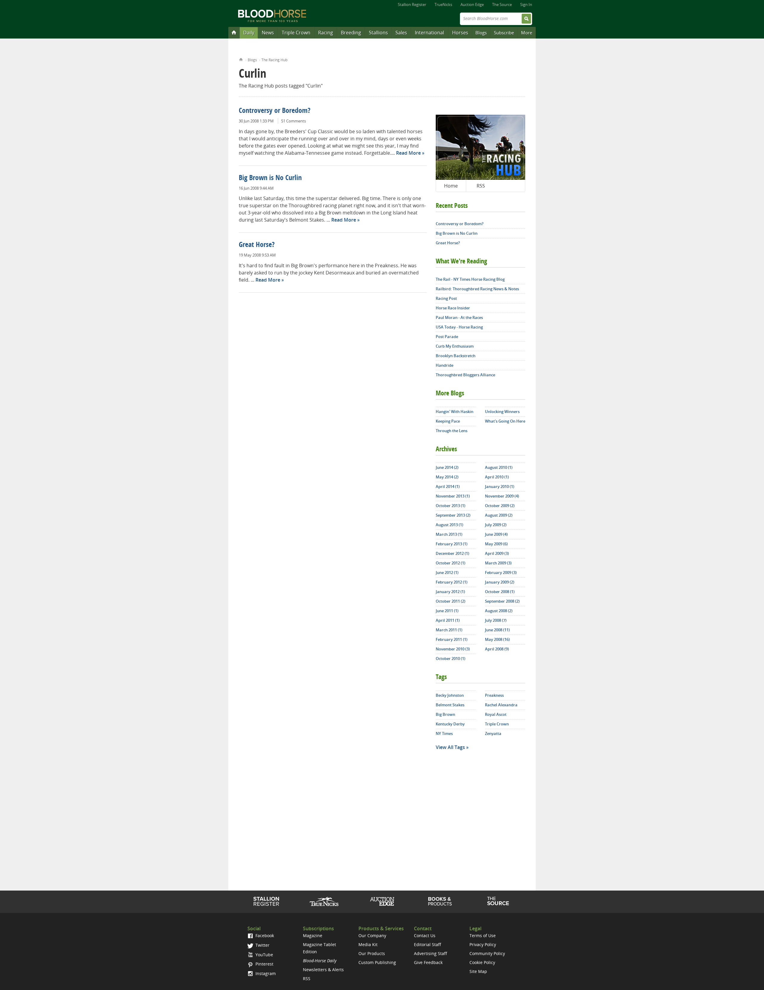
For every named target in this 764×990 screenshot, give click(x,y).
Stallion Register (412, 4)
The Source (502, 4)
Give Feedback (428, 962)
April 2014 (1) (448, 486)
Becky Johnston (450, 695)
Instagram (265, 973)
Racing (325, 32)
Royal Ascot (495, 714)
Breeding (351, 32)
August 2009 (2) (498, 515)
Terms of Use (482, 935)
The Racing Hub (274, 59)
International (429, 32)
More (526, 33)
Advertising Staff (430, 953)
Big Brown (445, 714)
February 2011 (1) (451, 639)
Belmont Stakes (450, 704)
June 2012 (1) (447, 572)
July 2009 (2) (495, 524)
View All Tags (450, 747)
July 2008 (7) (495, 620)
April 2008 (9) (497, 649)
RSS (481, 185)
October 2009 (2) (500, 505)
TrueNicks (443, 4)
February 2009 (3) (501, 572)
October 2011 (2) (450, 601)
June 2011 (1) (447, 610)
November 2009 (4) (502, 496)
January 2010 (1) (499, 486)
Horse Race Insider (453, 308)
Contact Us (424, 935)
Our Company (372, 935)
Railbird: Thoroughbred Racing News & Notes (477, 288)
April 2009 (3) (497, 553)
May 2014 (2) (447, 477)
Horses (460, 32)
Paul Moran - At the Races (459, 317)
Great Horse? (257, 245)
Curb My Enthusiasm (455, 346)
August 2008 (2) (498, 610)
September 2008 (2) (502, 601)
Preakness (494, 695)
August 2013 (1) (449, 524)
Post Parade (447, 336)
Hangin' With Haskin (454, 411)
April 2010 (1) (497, 477)
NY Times (444, 733)
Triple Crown (296, 32)
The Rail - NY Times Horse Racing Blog (470, 279)
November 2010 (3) (453, 649)
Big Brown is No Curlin (270, 178)
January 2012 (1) (450, 591)
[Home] (234, 32)
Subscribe (504, 33)
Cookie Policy (482, 962)
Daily (248, 32)
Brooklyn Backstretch (455, 355)
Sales (401, 32)
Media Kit (368, 944)
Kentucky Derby (450, 724)
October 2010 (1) (450, 658)
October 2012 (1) (450, 563)
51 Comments (293, 121)
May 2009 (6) (496, 544)
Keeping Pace (448, 421)
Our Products (371, 953)
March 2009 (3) (498, 563)
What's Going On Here (505, 421)
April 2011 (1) (448, 620)
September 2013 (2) (453, 515)
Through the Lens (451, 430)
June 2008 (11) (497, 630)
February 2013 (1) (451, 544)
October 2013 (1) (450, 505)
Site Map (478, 971)
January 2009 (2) (499, 582)
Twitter (261, 945)
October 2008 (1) (500, 591)
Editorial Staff (427, 944)
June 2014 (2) (447, 467)
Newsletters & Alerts (323, 969)
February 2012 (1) (451, 582)
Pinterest (263, 964)
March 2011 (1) (449, 630)
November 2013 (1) (453, 496)
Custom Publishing (377, 962)
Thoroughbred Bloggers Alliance (465, 374)
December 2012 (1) (452, 553)
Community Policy (487, 953)
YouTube (263, 954)
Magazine (312, 935)
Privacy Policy (482, 944)
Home (241, 59)
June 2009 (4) (496, 534)
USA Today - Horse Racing (459, 327)
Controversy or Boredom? (274, 111)
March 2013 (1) (449, 534)
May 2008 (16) (497, 639)
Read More (408, 153)
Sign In (526, 4)
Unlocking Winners (502, 411)
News (268, 32)
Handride (444, 365)
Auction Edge (472, 4)
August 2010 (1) (498, 467)
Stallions (378, 32)
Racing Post (446, 298)
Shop (440, 901)
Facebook (264, 935)
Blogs (481, 33)
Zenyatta (493, 733)
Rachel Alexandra (501, 704)
